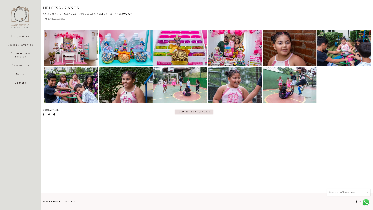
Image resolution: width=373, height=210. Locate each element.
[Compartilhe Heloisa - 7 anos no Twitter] (49, 114)
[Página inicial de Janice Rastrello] (20, 17)
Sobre (20, 73)
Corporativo (20, 36)
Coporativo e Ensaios (20, 55)
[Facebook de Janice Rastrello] (356, 202)
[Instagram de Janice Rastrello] (360, 202)
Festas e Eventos (20, 44)
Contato (20, 82)
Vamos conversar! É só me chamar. (342, 192)
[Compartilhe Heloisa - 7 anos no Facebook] (44, 114)
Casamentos (20, 65)
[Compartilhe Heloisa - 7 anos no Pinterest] (54, 114)
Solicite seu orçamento (194, 112)
